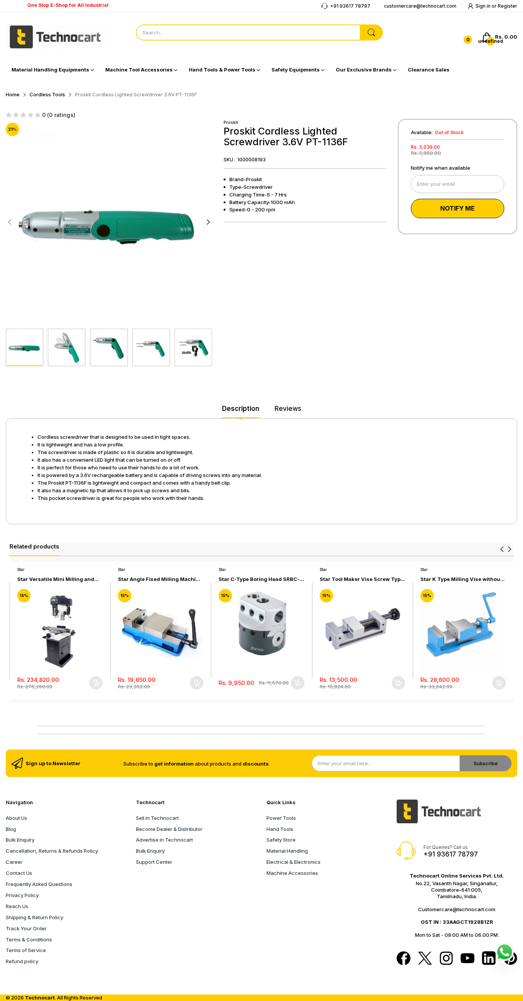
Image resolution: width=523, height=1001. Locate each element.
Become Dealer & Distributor (169, 829)
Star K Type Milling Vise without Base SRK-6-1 (461, 579)
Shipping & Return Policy (34, 917)
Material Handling (287, 851)
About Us (16, 818)
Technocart (40, 998)
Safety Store (281, 840)
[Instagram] (446, 959)
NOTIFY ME (457, 208)
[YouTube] (467, 958)
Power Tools (281, 818)
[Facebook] (403, 959)
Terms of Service (26, 950)
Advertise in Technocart (164, 840)
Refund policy (22, 961)
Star (21, 569)
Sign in (484, 6)
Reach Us (17, 906)
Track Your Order (26, 928)
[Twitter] (425, 959)
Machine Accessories (292, 873)
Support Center (154, 862)
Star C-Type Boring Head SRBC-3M (259, 579)
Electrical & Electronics (293, 862)
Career (14, 862)
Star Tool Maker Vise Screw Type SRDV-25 (362, 579)
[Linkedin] (489, 959)
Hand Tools (279, 829)
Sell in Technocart (157, 818)
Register (507, 6)
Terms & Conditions (29, 939)
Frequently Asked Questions (39, 884)
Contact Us (19, 873)
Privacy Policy (22, 895)
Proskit (231, 122)
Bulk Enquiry (20, 840)
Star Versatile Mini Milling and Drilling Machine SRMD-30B (55, 579)
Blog (11, 829)
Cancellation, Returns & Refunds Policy (52, 851)
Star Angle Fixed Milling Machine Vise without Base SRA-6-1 (160, 579)
